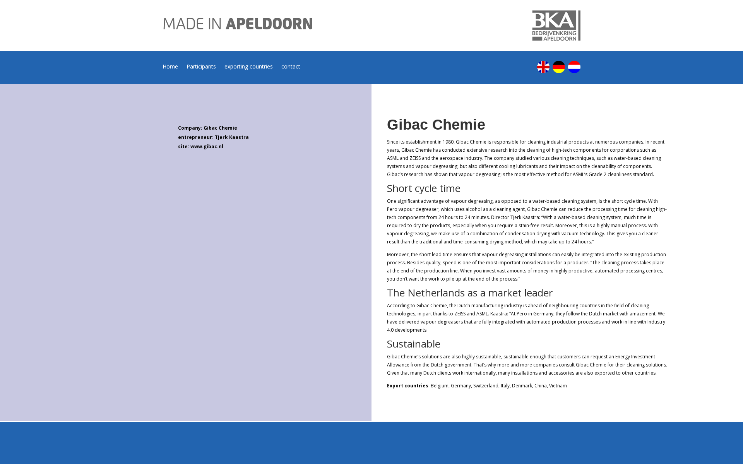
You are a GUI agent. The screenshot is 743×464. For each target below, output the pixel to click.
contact (290, 67)
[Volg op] (543, 67)
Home (170, 67)
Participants (201, 67)
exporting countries (248, 67)
